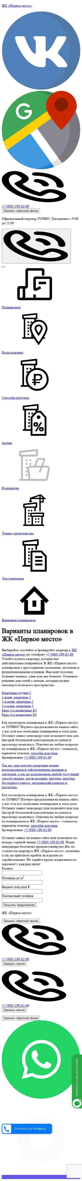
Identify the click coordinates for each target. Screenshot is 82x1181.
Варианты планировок (19, 620)
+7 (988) (15, 959)
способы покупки (44, 753)
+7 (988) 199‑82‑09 (59, 654)
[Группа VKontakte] (41, 88)
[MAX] (41, 1177)
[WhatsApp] (41, 1097)
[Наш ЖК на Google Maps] (41, 168)
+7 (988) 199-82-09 (15, 206)
